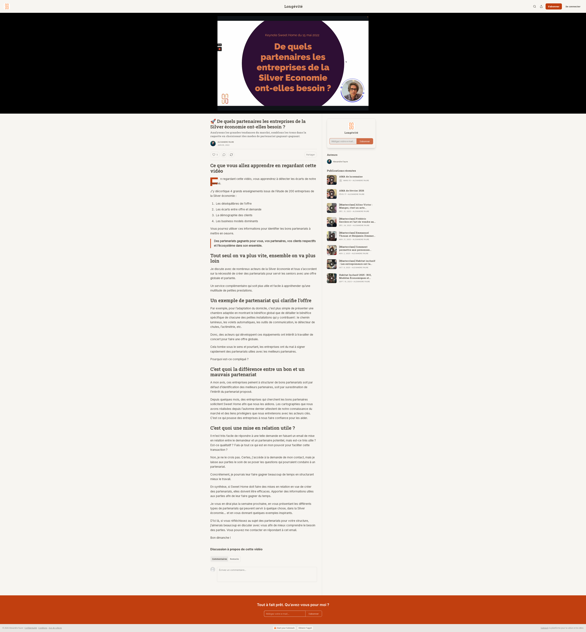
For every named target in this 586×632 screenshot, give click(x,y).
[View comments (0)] (383, 65)
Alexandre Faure (226, 142)
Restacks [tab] (234, 559)
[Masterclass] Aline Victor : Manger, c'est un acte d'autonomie (355, 206)
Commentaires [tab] (219, 559)
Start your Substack (286, 628)
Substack (544, 628)
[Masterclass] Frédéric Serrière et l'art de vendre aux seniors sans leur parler (357, 220)
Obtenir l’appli (305, 628)
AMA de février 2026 (351, 190)
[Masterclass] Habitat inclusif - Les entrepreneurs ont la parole (357, 262)
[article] (351, 180)
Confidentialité (31, 628)
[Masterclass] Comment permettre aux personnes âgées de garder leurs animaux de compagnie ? (354, 248)
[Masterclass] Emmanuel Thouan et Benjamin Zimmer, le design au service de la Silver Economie (356, 234)
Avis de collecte (55, 628)
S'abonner (553, 6)
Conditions (42, 628)
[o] (331, 179)
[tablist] (225, 559)
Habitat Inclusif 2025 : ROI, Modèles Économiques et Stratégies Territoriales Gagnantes (355, 276)
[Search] (535, 6)
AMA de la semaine (351, 176)
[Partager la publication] (541, 6)
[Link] (206, 168)
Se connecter (573, 6)
